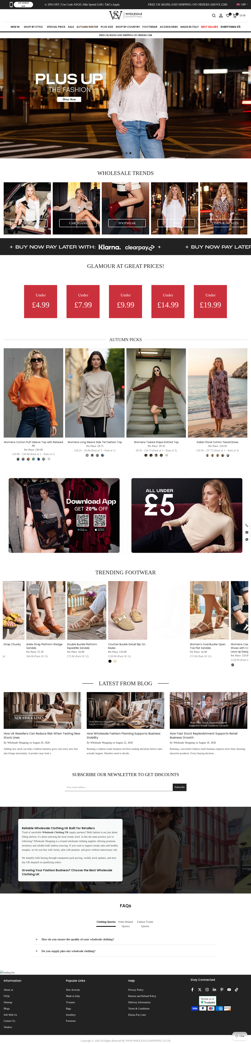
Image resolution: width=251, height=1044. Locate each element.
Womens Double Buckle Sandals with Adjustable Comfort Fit (64, 647)
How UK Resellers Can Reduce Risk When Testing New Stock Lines (42, 735)
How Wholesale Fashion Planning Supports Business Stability (123, 735)
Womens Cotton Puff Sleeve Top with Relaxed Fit (33, 444)
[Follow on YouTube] (229, 989)
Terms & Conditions (138, 1008)
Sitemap (8, 1002)
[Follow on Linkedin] (214, 989)
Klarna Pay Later (137, 1014)
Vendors (8, 1027)
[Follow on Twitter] (200, 989)
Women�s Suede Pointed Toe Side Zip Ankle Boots (106, 646)
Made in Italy (73, 996)
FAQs (7, 996)
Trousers (70, 1002)
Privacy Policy (136, 990)
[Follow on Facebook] (192, 989)
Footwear (71, 1021)
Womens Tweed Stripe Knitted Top (156, 442)
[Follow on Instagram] (207, 989)
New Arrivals (73, 990)
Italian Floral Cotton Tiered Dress (217, 442)
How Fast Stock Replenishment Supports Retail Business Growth (203, 735)
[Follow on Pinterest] (222, 989)
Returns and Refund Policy (142, 996)
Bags (68, 1008)
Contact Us (9, 1021)
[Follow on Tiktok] (236, 989)
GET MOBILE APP (23, 4)
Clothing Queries (106, 922)
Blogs (7, 1008)
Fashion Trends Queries (145, 924)
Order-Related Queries (125, 924)
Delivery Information (139, 1002)
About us (8, 990)
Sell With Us (10, 1014)
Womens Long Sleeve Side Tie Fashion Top (95, 442)
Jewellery (71, 1014)
